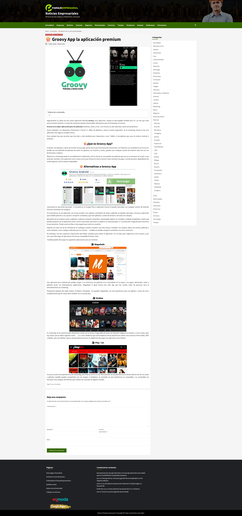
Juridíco (156, 100)
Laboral (155, 103)
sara (98, 492)
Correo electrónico (103, 430)
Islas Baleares (158, 147)
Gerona (156, 137)
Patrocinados (100, 25)
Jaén (155, 150)
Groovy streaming (55, 384)
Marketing (156, 106)
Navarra (156, 167)
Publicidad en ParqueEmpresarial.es (58, 481)
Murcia (156, 164)
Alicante (157, 123)
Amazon (156, 49)
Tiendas (121, 25)
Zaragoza (157, 190)
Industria (156, 90)
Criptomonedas (158, 59)
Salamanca (157, 174)
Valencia (157, 184)
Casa (154, 56)
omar (98, 484)
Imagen (155, 86)
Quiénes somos (51, 484)
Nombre (50, 429)
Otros (155, 196)
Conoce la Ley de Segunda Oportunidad (115, 492)
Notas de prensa (158, 117)
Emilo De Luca (101, 489)
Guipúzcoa (157, 143)
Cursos (155, 63)
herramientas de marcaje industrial (108, 473)
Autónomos (150, 25)
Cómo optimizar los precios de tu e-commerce (124, 489)
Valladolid (157, 187)
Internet (79, 25)
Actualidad (49, 25)
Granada (157, 140)
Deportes (156, 66)
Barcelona (157, 130)
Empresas (60, 25)
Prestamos (156, 206)
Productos (130, 25)
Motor (155, 110)
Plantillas (156, 202)
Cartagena (157, 133)
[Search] (195, 25)
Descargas (156, 70)
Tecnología (157, 219)
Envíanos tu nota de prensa (55, 477)
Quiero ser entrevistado (54, 488)
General (140, 25)
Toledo (156, 180)
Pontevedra (158, 170)
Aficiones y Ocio (58, 34)
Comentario (51, 406)
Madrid (156, 157)
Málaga (156, 160)
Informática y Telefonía (161, 93)
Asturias (157, 127)
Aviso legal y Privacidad (54, 473)
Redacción (61, 44)
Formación (156, 80)
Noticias (70, 25)
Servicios (111, 25)
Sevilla (156, 177)
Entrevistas (161, 25)
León (155, 153)
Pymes (155, 212)
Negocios (88, 25)
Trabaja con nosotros (53, 492)
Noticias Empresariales (61, 13)
